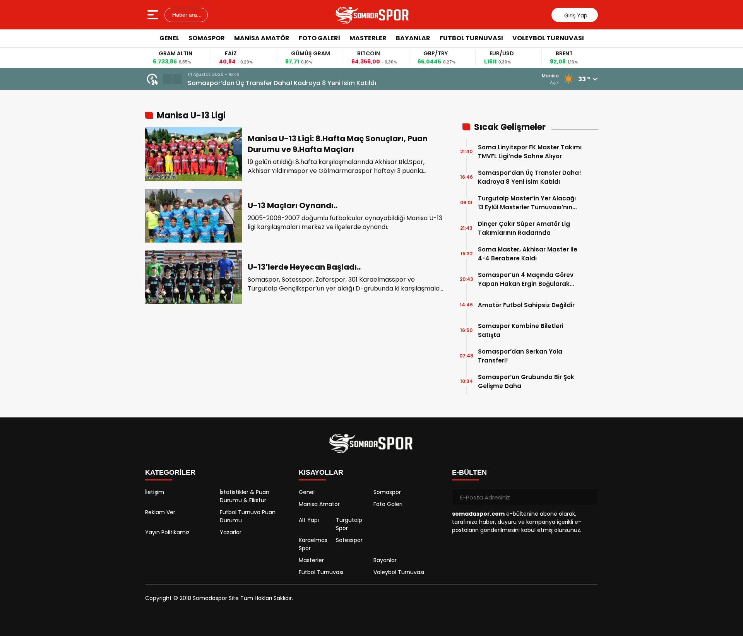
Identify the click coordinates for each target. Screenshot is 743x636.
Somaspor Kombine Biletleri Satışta (520, 330)
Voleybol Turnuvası (548, 38)
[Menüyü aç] (154, 14)
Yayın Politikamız (167, 532)
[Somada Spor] (373, 15)
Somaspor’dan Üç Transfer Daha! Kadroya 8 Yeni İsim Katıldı (282, 83)
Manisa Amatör (261, 38)
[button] (167, 79)
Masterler (368, 38)
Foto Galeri (319, 38)
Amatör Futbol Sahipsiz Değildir (526, 305)
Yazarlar (230, 532)
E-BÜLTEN (469, 472)
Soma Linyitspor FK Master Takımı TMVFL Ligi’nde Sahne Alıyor (530, 151)
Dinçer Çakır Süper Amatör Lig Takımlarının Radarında (524, 228)
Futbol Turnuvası (471, 38)
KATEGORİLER (170, 472)
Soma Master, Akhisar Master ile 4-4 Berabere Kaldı (527, 253)
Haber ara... (186, 15)
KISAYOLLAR (321, 472)
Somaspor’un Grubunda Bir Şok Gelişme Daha (526, 381)
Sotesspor (349, 540)
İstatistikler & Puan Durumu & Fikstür (244, 496)
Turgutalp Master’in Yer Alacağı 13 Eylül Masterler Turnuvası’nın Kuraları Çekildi (527, 203)
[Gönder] (589, 497)
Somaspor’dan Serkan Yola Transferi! (520, 355)
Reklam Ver (160, 512)
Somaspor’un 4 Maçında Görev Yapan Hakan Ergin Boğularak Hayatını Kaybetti (526, 279)
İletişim (154, 492)
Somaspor (206, 38)
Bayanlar (413, 38)
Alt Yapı (309, 520)
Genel (169, 38)
